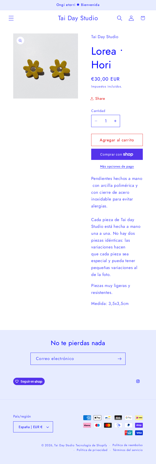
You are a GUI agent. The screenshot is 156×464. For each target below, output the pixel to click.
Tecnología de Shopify (91, 445)
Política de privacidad (92, 450)
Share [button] (100, 98)
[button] (11, 18)
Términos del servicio (128, 450)
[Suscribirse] (119, 359)
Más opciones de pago (117, 166)
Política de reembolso (128, 445)
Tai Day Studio (64, 445)
